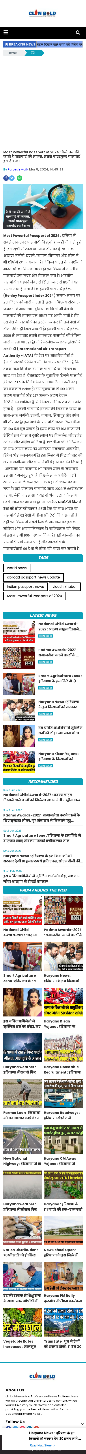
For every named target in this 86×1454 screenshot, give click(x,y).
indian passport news (25, 586)
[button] (6, 32)
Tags (43, 557)
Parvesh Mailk (18, 169)
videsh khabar (64, 586)
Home (12, 53)
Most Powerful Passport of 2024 (34, 595)
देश (33, 53)
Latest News (43, 615)
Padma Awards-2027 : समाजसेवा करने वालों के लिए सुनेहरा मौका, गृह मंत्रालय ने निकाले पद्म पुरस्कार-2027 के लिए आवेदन (41, 820)
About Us (15, 1390)
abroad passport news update (33, 577)
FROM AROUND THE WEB (43, 890)
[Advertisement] (43, 102)
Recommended (43, 781)
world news (17, 568)
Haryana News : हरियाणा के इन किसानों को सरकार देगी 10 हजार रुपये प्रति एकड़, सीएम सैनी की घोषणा (41, 861)
